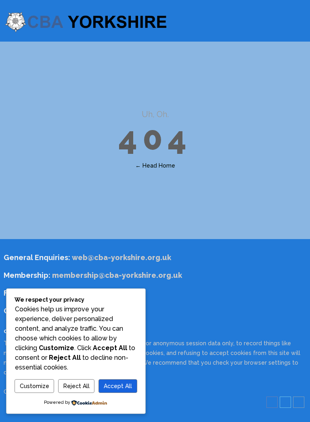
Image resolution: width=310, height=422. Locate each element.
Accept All (118, 386)
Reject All (76, 386)
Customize (34, 386)
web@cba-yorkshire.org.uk (120, 257)
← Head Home (155, 165)
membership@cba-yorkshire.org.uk (117, 275)
